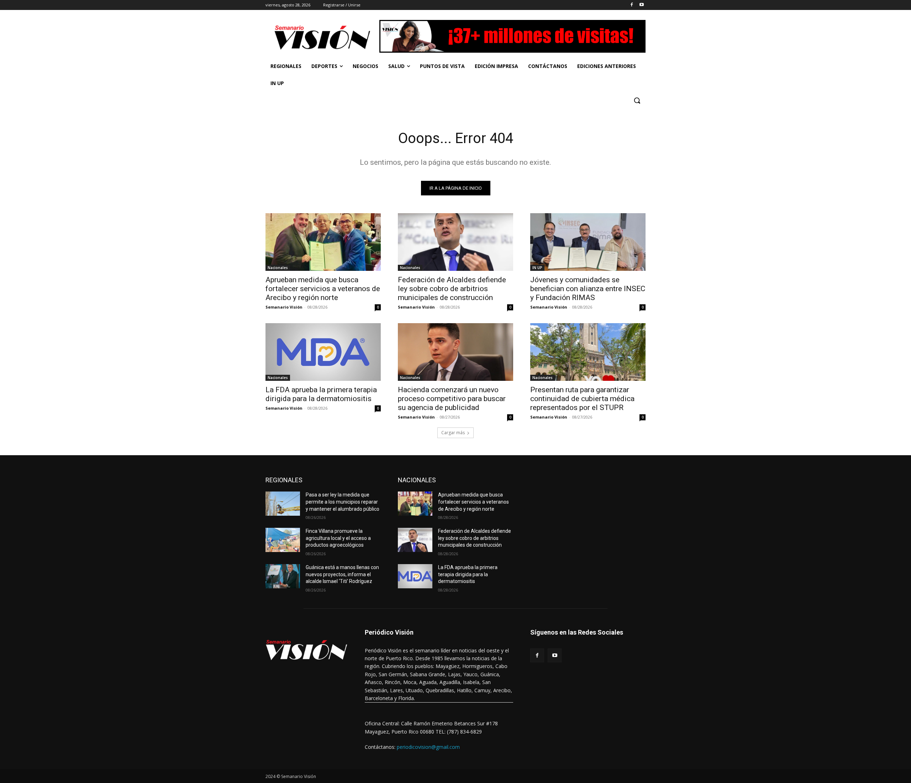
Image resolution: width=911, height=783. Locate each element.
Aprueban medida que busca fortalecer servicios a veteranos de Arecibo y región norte (322, 288)
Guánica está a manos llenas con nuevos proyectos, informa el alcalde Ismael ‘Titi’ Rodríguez (342, 574)
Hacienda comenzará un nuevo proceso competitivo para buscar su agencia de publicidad (452, 398)
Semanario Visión (283, 307)
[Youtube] (641, 5)
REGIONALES (283, 480)
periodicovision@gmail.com (428, 746)
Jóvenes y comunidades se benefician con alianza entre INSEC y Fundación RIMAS (587, 288)
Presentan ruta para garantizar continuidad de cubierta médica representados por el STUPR (582, 398)
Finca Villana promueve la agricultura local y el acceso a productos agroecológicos (338, 538)
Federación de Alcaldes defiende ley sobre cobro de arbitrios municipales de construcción (452, 288)
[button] (637, 100)
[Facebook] (631, 5)
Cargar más (453, 433)
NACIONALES (417, 480)
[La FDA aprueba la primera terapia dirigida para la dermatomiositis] (323, 352)
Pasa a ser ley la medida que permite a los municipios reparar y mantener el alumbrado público (342, 501)
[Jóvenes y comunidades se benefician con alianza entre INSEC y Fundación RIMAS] (588, 242)
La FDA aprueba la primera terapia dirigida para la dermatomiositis (321, 394)
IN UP (537, 267)
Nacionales (278, 267)
